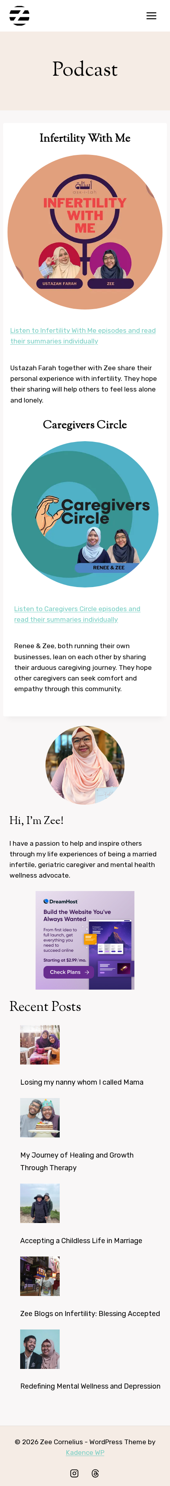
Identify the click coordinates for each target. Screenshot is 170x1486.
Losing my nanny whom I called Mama (82, 1082)
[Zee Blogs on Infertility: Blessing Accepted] (40, 1276)
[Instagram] (74, 1473)
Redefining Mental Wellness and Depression (90, 1386)
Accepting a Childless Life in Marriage (81, 1240)
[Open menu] (151, 15)
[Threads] (95, 1473)
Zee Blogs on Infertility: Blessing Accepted (90, 1313)
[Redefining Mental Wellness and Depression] (40, 1349)
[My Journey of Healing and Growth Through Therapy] (40, 1117)
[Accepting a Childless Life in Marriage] (40, 1203)
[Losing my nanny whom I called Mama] (40, 1045)
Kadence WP (85, 1452)
